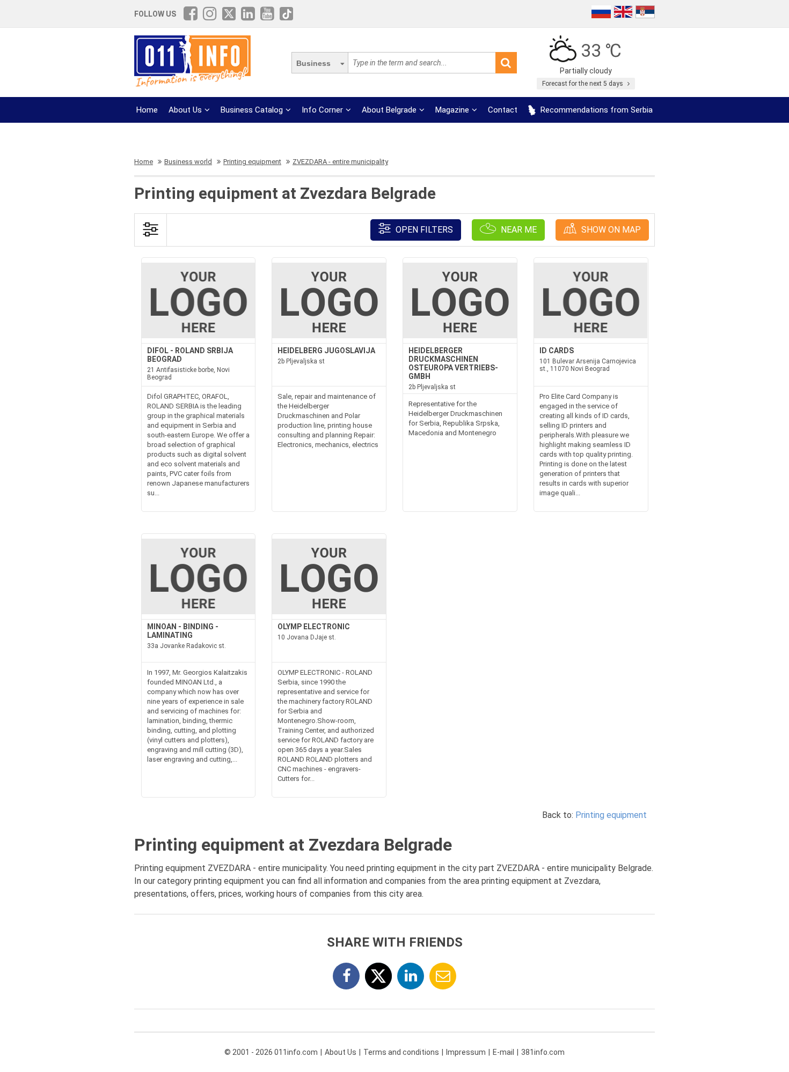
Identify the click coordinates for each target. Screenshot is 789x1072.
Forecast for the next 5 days (583, 83)
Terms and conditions (401, 1052)
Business (313, 63)
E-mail (503, 1052)
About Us (185, 110)
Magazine (452, 110)
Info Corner (322, 110)
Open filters (423, 230)
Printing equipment (611, 815)
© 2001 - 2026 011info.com (271, 1052)
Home (147, 110)
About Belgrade (389, 110)
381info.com (543, 1052)
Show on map (610, 230)
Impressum (466, 1052)
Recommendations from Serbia (595, 110)
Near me (518, 230)
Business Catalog (252, 110)
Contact (502, 110)
